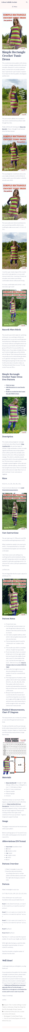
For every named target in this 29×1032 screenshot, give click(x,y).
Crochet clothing (16, 1005)
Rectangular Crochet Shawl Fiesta (13, 1016)
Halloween (11, 1007)
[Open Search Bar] (26, 2)
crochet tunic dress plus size (11, 1011)
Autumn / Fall (7, 1005)
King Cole (16, 1007)
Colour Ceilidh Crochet (9, 2)
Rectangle (9, 1009)
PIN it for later (10, 385)
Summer (19, 1009)
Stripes (15, 1009)
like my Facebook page (14, 987)
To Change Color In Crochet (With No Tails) (16, 665)
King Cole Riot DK (11, 783)
